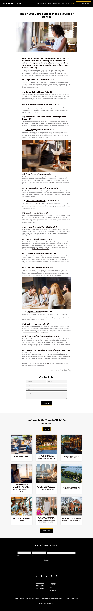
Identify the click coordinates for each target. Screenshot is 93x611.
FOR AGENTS (40, 586)
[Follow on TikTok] (51, 575)
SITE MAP (53, 590)
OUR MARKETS (41, 3)
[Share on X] (61, 370)
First (18, 555)
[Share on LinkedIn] (69, 370)
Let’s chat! (49, 363)
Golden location (49, 182)
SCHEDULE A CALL (83, 3)
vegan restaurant (28, 332)
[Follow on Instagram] (36, 575)
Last (33, 555)
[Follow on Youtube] (56, 575)
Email (51, 550)
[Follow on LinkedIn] (46, 575)
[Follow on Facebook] (41, 575)
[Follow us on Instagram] (57, 370)
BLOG (49, 3)
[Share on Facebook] (53, 370)
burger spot (44, 332)
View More (46, 531)
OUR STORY (56, 3)
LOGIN (72, 3)
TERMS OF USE (53, 587)
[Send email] (65, 370)
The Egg (29, 129)
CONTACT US (65, 3)
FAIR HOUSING (40, 589)
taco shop (36, 332)
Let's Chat (46, 429)
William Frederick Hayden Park (40, 249)
